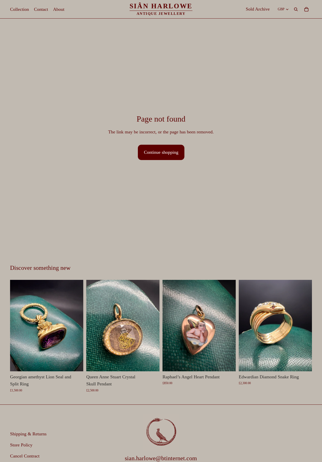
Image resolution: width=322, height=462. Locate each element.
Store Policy (21, 444)
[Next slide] (75, 325)
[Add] (75, 363)
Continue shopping (161, 152)
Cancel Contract (24, 455)
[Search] (295, 9)
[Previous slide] (17, 325)
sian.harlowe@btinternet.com (161, 458)
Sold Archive (258, 9)
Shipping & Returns (28, 433)
